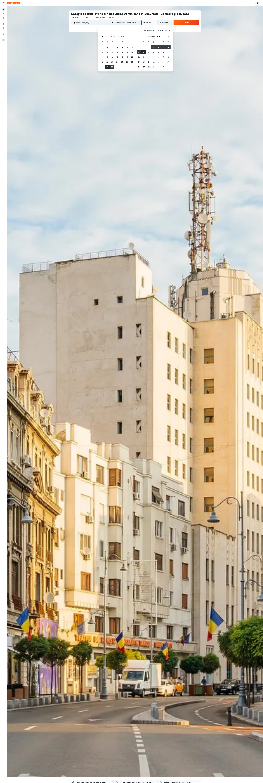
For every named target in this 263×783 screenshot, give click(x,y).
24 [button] (117, 62)
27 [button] (132, 62)
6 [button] (132, 47)
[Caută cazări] (3, 14)
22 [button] (107, 62)
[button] (3, 3)
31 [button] (163, 67)
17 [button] (117, 57)
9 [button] (112, 52)
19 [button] (127, 57)
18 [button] (122, 57)
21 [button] (102, 62)
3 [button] (117, 47)
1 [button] (107, 47)
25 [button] (122, 62)
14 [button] (102, 57)
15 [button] (107, 57)
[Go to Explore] (3, 24)
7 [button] (102, 52)
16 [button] (112, 57)
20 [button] (132, 57)
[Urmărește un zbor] (3, 28)
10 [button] (117, 52)
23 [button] (112, 62)
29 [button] (107, 67)
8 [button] (107, 52)
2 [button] (112, 47)
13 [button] (132, 52)
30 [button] (112, 67)
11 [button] (122, 52)
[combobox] (76, 18)
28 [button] (102, 67)
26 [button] (127, 62)
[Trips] (3, 34)
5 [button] (127, 47)
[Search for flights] (3, 9)
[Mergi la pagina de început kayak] (13, 3)
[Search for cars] (3, 18)
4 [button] (122, 47)
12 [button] (127, 52)
